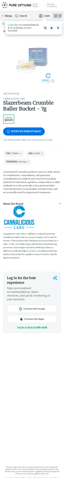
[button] (33, 27)
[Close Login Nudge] (58, 27)
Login (47, 15)
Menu (8, 15)
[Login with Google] (45, 27)
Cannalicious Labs (14, 98)
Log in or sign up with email (32, 327)
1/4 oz (8, 119)
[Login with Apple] (51, 27)
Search (23, 15)
